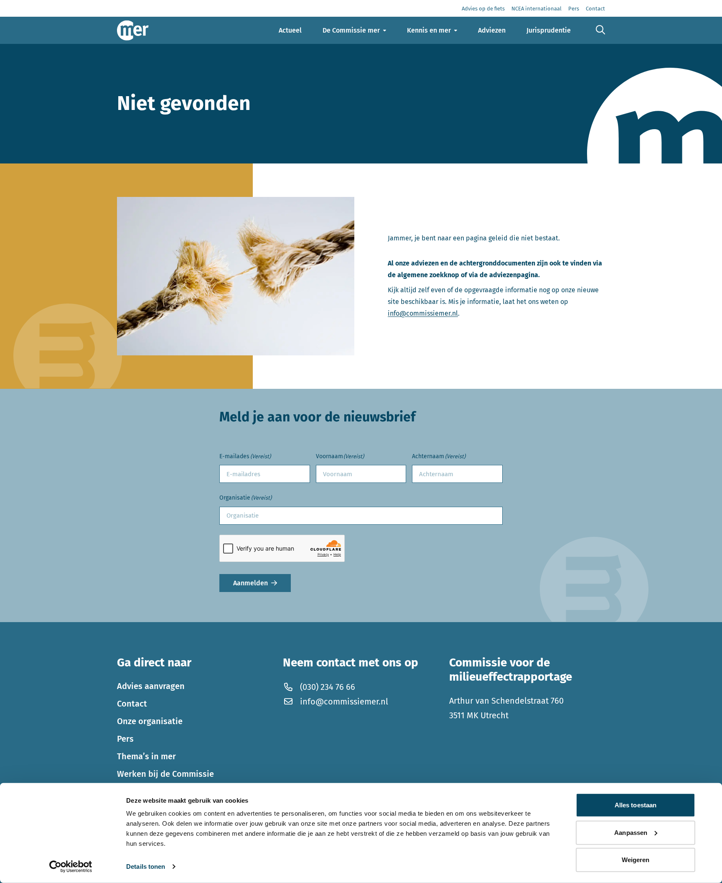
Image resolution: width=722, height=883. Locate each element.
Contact (132, 704)
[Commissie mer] (133, 30)
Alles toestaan (635, 805)
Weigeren (636, 859)
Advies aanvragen (151, 686)
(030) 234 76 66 (327, 687)
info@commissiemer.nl (423, 313)
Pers (125, 739)
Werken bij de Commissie (165, 774)
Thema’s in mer (146, 756)
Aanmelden (250, 583)
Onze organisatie (150, 721)
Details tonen (145, 866)
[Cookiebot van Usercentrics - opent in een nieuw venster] (70, 866)
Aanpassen (630, 832)
